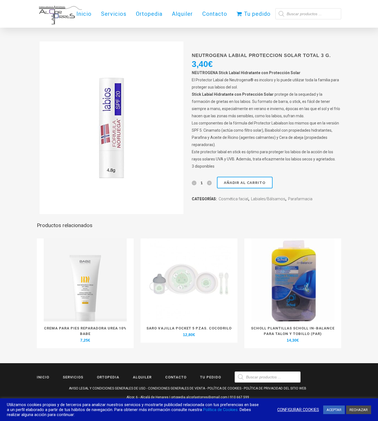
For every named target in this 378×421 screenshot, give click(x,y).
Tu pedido (210, 377)
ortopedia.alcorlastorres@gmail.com (199, 397)
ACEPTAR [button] (334, 410)
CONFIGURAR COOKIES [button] (298, 409)
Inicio (43, 377)
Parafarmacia (300, 199)
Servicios (73, 377)
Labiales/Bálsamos (268, 199)
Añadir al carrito (245, 183)
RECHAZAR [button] (358, 410)
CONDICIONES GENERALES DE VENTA (176, 388)
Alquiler (142, 377)
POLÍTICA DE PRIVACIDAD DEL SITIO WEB (275, 388)
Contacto (176, 377)
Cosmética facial (233, 199)
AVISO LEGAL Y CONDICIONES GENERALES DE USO (107, 388)
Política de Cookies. (221, 409)
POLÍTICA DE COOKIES (224, 388)
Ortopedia (108, 377)
